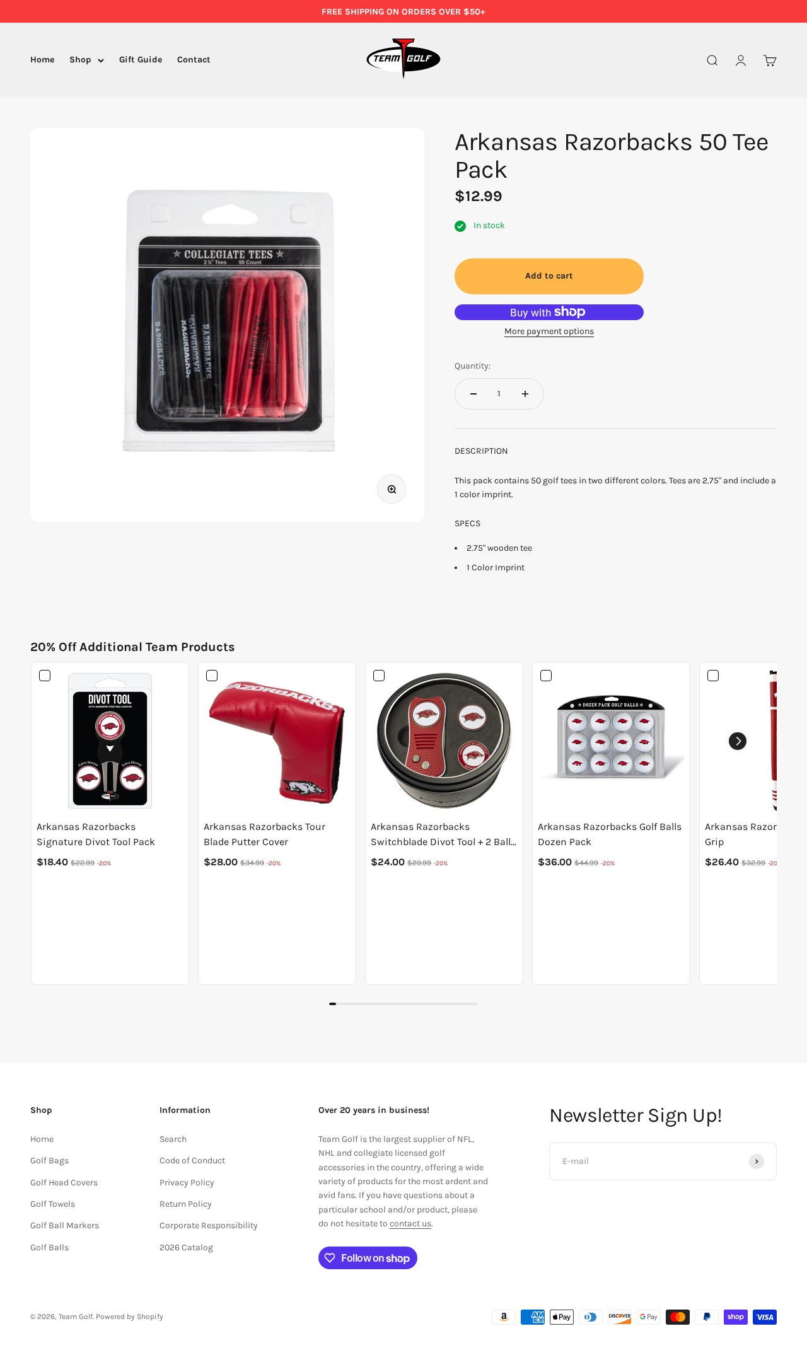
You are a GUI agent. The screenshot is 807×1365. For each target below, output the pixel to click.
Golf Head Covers (64, 1182)
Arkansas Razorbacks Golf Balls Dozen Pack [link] (610, 834)
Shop (80, 60)
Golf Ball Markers (64, 1225)
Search (173, 1139)
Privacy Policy (187, 1182)
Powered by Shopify (129, 1316)
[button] (737, 741)
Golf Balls (49, 1247)
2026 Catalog (186, 1247)
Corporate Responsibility (209, 1225)
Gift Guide (140, 60)
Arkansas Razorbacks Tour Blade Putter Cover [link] (264, 834)
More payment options (549, 331)
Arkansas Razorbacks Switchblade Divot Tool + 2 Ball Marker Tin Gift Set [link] (441, 835)
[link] (110, 740)
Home (42, 60)
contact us (410, 1223)
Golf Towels (52, 1204)
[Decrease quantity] (473, 394)
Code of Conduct (192, 1160)
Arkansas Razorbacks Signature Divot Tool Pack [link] (96, 834)
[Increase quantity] (525, 394)
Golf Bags (49, 1160)
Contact (194, 60)
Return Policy (186, 1204)
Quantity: (473, 365)
